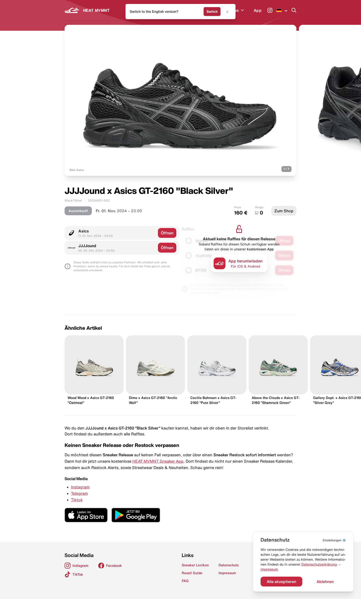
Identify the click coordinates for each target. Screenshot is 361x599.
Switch (212, 11)
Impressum (269, 569)
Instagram (80, 487)
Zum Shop (283, 211)
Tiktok (77, 500)
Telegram (79, 493)
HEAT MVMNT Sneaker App (157, 461)
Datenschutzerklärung (319, 564)
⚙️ (334, 540)
